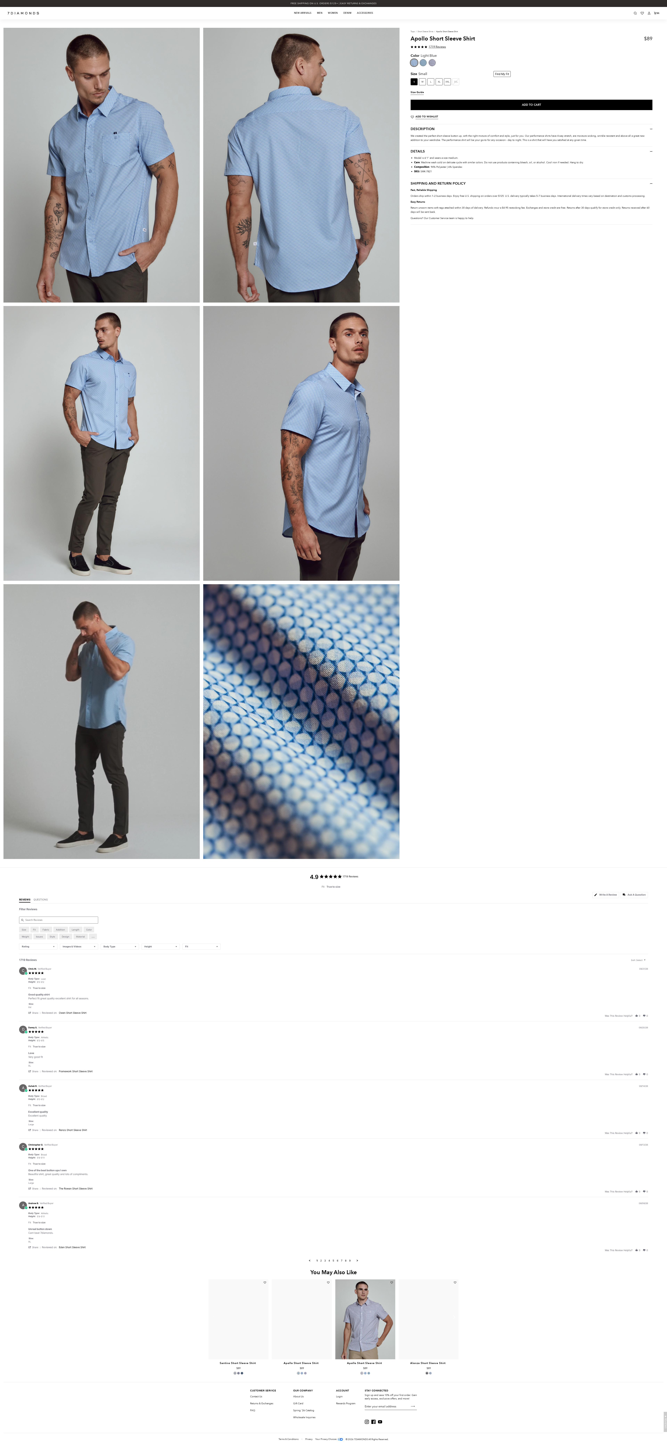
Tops (413, 31)
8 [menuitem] (346, 1260)
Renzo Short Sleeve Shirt (73, 1129)
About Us (298, 1396)
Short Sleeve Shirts (425, 31)
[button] (93, 936)
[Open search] (635, 13)
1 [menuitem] (317, 1260)
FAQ (252, 1410)
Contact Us (256, 1396)
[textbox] (647, 961)
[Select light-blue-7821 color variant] (301, 1373)
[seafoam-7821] (423, 62)
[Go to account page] (649, 13)
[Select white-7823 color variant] (235, 1373)
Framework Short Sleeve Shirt (76, 1071)
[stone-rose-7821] (432, 62)
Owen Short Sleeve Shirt (73, 1012)
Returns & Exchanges (261, 1403)
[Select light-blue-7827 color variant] (430, 1373)
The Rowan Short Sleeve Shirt (76, 1188)
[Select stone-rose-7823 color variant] (238, 1373)
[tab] (605, 895)
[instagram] (367, 1422)
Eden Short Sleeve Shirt (72, 1247)
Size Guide (417, 92)
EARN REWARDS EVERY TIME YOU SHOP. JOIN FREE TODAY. (333, 3)
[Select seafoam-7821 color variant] (298, 1373)
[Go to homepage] (23, 13)
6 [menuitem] (337, 1260)
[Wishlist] (642, 13)
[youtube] (380, 1422)
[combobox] (38, 947)
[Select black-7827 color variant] (427, 1373)
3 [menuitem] (325, 1260)
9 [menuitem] (350, 1260)
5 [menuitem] (333, 1260)
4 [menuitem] (329, 1260)
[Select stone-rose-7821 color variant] (305, 1373)
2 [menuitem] (321, 1260)
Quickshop (238, 1351)
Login (339, 1396)
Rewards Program (345, 1403)
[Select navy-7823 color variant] (242, 1373)
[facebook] (373, 1422)
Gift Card (298, 1403)
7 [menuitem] (341, 1260)
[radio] (24, 929)
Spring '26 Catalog (303, 1410)
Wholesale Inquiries (304, 1417)
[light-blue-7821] (414, 62)
